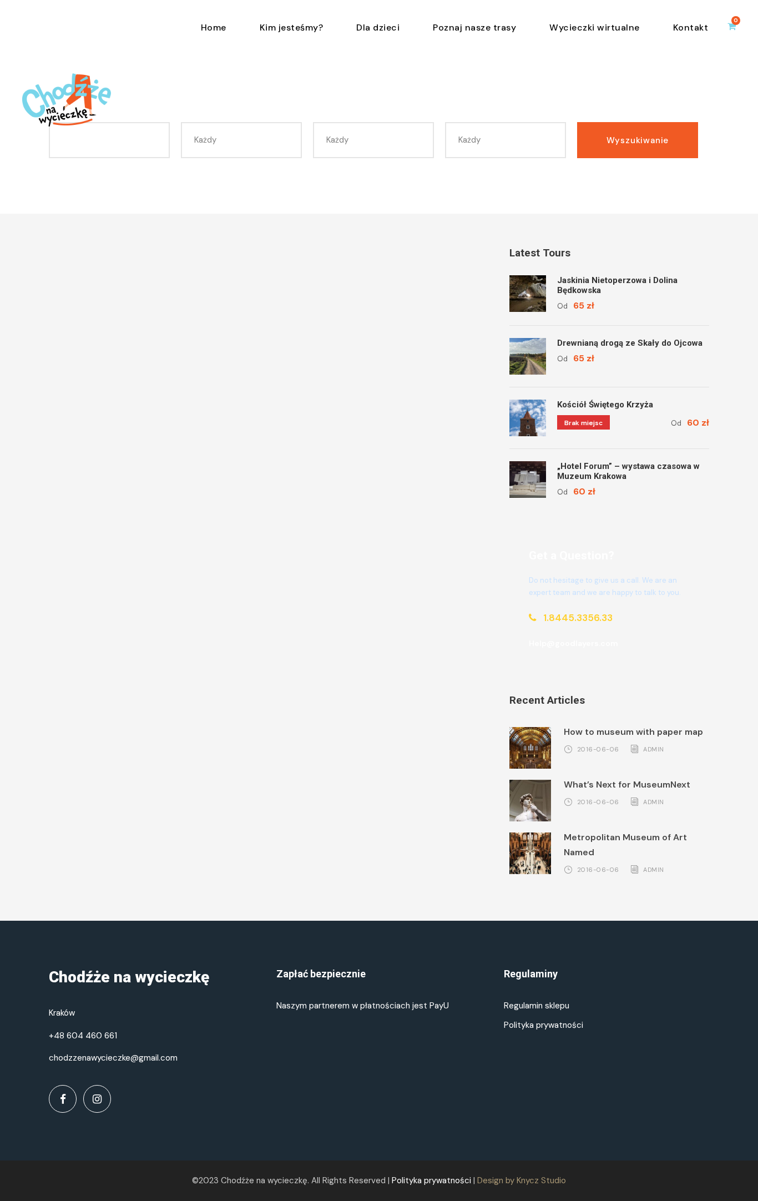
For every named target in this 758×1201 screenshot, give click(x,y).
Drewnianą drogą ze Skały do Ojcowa (630, 343)
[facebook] (63, 1099)
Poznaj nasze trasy (474, 27)
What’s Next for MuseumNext (627, 784)
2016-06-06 (598, 749)
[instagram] (97, 1099)
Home (213, 27)
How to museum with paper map (633, 732)
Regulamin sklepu (536, 1005)
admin (653, 749)
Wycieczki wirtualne (594, 27)
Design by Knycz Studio (521, 1180)
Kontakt (691, 27)
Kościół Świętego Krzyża (605, 405)
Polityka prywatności (543, 1025)
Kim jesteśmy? (292, 27)
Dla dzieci (378, 27)
